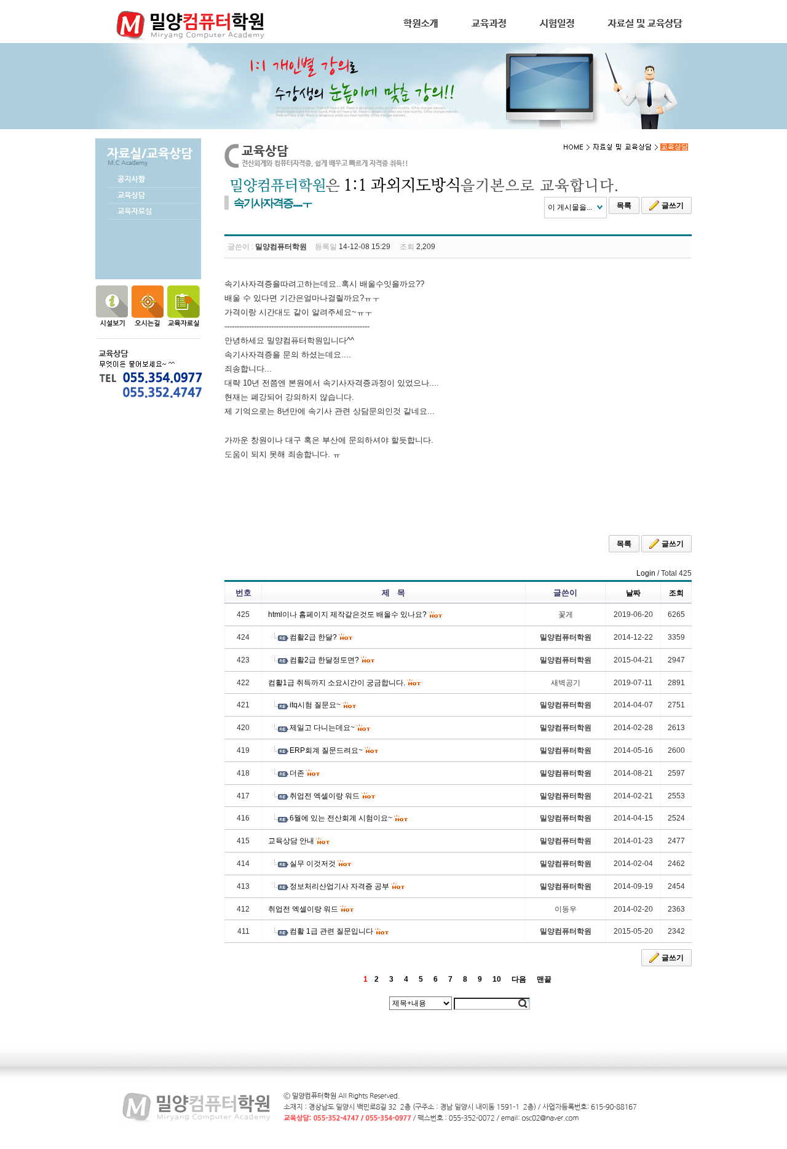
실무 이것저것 (313, 863)
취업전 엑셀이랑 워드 (325, 796)
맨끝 (544, 979)
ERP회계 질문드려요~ (326, 750)
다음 (519, 979)
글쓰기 (673, 205)
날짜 (633, 593)
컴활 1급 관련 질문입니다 (331, 931)
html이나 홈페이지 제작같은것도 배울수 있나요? (347, 614)
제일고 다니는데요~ (322, 727)
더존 (297, 773)
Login (645, 573)
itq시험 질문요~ (315, 705)
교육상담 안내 (291, 841)
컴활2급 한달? (313, 637)
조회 (676, 593)
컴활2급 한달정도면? (324, 660)
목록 (624, 205)
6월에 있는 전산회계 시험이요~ (341, 818)
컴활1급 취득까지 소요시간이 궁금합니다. (336, 682)
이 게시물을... (570, 207)
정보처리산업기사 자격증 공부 (339, 886)
